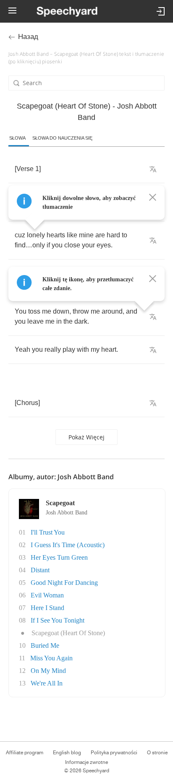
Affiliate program (24, 753)
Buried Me (45, 645)
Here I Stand (47, 607)
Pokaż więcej (86, 437)
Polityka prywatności (114, 753)
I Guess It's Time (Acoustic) (68, 544)
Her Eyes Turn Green (59, 557)
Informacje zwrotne (86, 762)
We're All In (47, 683)
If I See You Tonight (57, 620)
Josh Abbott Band (66, 512)
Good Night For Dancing (64, 582)
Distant (40, 570)
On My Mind (48, 670)
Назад (28, 36)
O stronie (157, 753)
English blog (67, 753)
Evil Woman (47, 595)
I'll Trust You (48, 532)
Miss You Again (51, 658)
